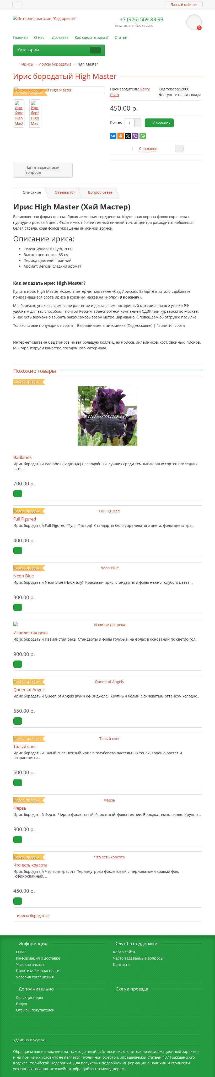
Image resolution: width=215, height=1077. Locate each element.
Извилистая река (30, 632)
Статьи (121, 37)
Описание (32, 192)
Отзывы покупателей (35, 1010)
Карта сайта (124, 951)
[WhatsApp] (142, 136)
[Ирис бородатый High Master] (59, 90)
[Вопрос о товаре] (179, 148)
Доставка (60, 37)
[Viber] (135, 136)
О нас (39, 37)
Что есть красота (30, 865)
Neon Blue (23, 575)
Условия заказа (30, 964)
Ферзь (19, 808)
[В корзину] (17, 493)
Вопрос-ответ (100, 192)
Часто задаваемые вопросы (138, 958)
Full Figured (24, 519)
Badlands (22, 457)
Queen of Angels (29, 689)
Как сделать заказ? (92, 37)
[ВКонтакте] (113, 136)
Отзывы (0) (64, 192)
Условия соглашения (35, 977)
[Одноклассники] (120, 136)
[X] (128, 136)
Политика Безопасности (38, 970)
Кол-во (116, 122)
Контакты (121, 964)
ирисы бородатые (33, 915)
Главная (20, 37)
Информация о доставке (38, 958)
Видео (21, 1003)
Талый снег (24, 746)
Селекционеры (29, 997)
